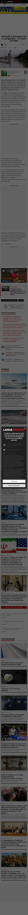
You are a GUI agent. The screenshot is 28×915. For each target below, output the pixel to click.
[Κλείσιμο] (24, 428)
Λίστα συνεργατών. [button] (18, 467)
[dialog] (14, 457)
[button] (14, 453)
